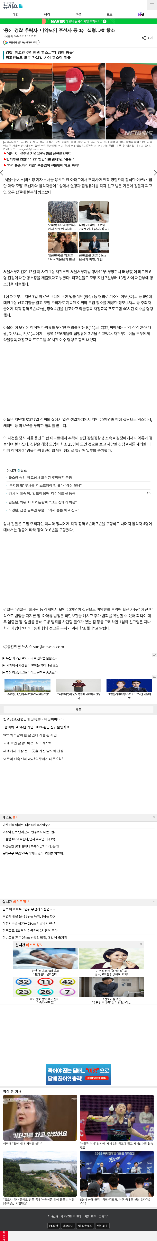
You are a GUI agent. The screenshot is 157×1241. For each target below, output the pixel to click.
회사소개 (53, 1216)
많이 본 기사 (12, 1091)
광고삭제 (4, 1236)
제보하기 (68, 1226)
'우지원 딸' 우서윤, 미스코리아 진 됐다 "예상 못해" (45, 485)
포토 (110, 14)
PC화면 (53, 1226)
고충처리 (104, 1216)
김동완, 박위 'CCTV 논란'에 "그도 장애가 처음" (43, 502)
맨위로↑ (102, 1226)
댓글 (78, 709)
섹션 (78, 14)
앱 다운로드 (85, 1226)
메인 (16, 14)
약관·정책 (90, 1216)
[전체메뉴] (152, 5)
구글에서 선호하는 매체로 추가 (23, 42)
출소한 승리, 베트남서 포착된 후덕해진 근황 (40, 477)
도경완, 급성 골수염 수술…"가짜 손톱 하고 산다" (44, 510)
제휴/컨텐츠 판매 (71, 1216)
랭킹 (47, 14)
